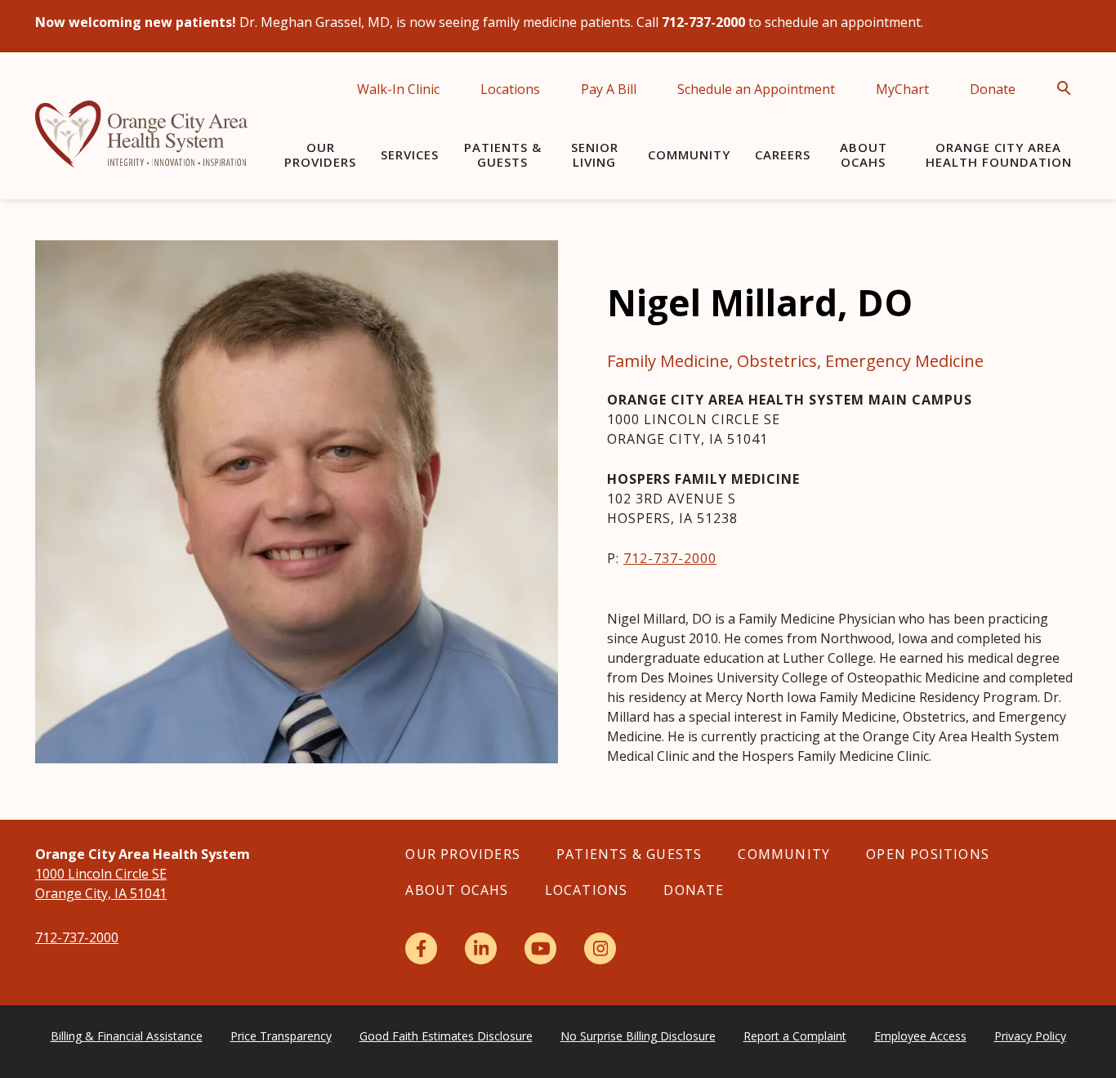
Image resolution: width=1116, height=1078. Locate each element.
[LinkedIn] (481, 948)
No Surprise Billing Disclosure (638, 1036)
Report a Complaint (794, 1036)
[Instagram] (600, 948)
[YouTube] (540, 948)
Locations (510, 89)
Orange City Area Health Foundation (999, 154)
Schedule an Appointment (756, 89)
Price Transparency (281, 1036)
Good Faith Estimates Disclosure (446, 1036)
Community (689, 154)
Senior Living (594, 154)
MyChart (902, 89)
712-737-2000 (669, 558)
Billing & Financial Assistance (127, 1036)
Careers (782, 154)
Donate (993, 89)
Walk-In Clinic (398, 89)
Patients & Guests (503, 154)
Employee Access (920, 1036)
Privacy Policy (1030, 1036)
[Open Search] (1068, 88)
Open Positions (927, 854)
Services (410, 154)
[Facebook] (421, 948)
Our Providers (320, 154)
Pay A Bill (608, 89)
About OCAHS (863, 154)
